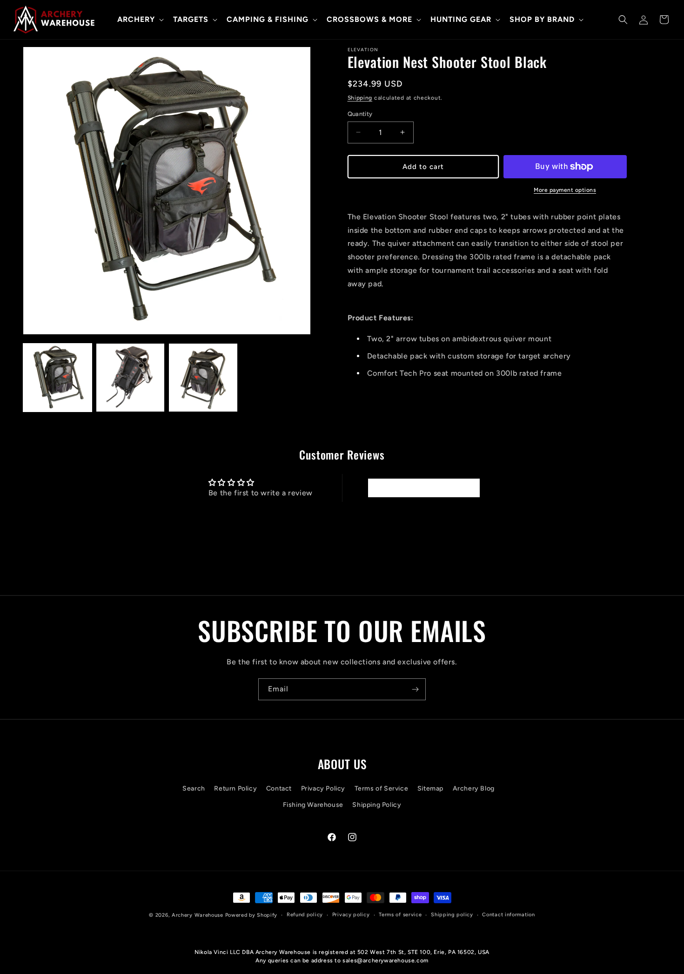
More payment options (565, 190)
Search (193, 788)
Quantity (360, 113)
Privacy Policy (323, 788)
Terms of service (400, 915)
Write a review (423, 487)
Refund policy (305, 915)
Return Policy (235, 788)
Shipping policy (452, 915)
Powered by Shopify (251, 915)
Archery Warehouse (197, 915)
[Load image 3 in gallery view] (203, 378)
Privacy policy (351, 915)
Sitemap (430, 788)
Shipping (360, 98)
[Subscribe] (415, 689)
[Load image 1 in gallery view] (57, 378)
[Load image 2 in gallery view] (130, 378)
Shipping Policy (376, 805)
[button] (140, 19)
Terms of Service (382, 788)
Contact (279, 788)
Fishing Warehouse (313, 805)
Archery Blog (474, 788)
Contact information (508, 915)
